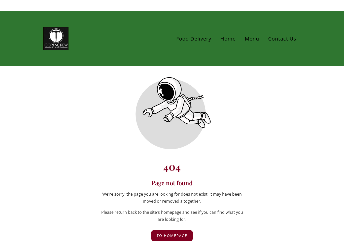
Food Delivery (193, 38)
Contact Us (282, 38)
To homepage (172, 235)
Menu (252, 38)
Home (228, 38)
